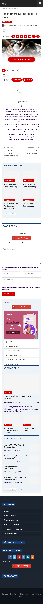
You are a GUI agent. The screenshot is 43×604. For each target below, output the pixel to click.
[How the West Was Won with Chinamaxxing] (34, 447)
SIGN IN (10, 504)
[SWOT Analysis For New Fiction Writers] (21, 384)
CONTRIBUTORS (14, 542)
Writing (8, 392)
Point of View (14, 70)
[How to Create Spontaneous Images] (31, 195)
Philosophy (7, 21)
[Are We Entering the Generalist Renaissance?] (34, 458)
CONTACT (11, 576)
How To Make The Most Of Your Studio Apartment (11, 153)
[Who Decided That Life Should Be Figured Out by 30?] (34, 480)
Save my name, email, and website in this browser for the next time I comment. (21, 288)
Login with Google (23, 238)
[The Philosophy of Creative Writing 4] (12, 176)
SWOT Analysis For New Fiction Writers (18, 397)
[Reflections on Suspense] (31, 420)
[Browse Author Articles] (21, 93)
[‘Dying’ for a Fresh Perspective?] (34, 469)
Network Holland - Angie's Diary (24, 594)
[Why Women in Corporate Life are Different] (12, 420)
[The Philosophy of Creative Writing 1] (31, 176)
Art (8, 70)
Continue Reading (21, 59)
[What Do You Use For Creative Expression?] (12, 195)
